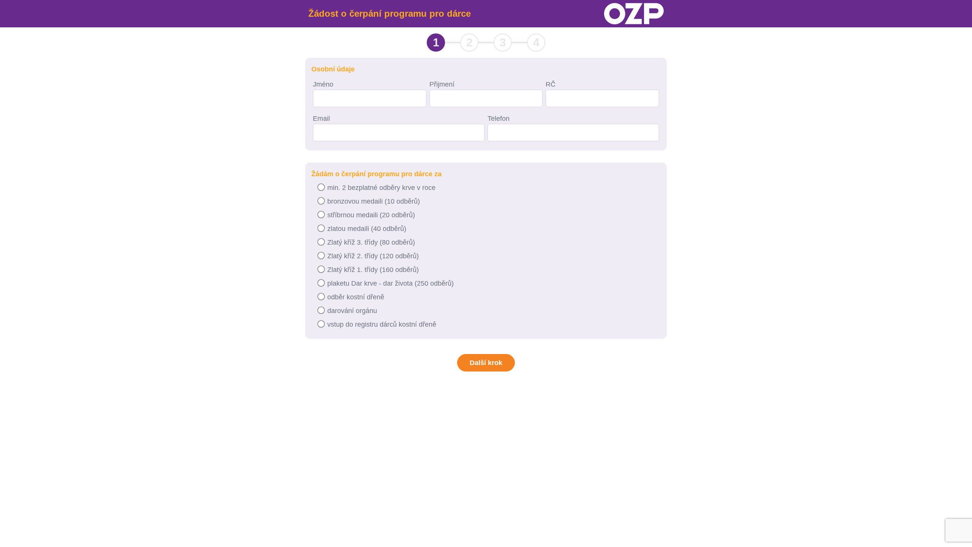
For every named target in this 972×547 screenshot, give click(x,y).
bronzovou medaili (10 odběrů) (373, 201)
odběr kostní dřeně (355, 297)
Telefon (499, 118)
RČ (550, 84)
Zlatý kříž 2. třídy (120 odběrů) (373, 256)
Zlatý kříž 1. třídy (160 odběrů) (373, 270)
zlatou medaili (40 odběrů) (366, 228)
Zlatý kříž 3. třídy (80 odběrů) (371, 242)
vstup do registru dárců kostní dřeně (381, 324)
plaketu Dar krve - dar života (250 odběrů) (390, 283)
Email (321, 118)
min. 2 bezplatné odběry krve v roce (381, 187)
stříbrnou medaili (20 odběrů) (371, 215)
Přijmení (441, 84)
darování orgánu (352, 311)
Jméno (323, 84)
